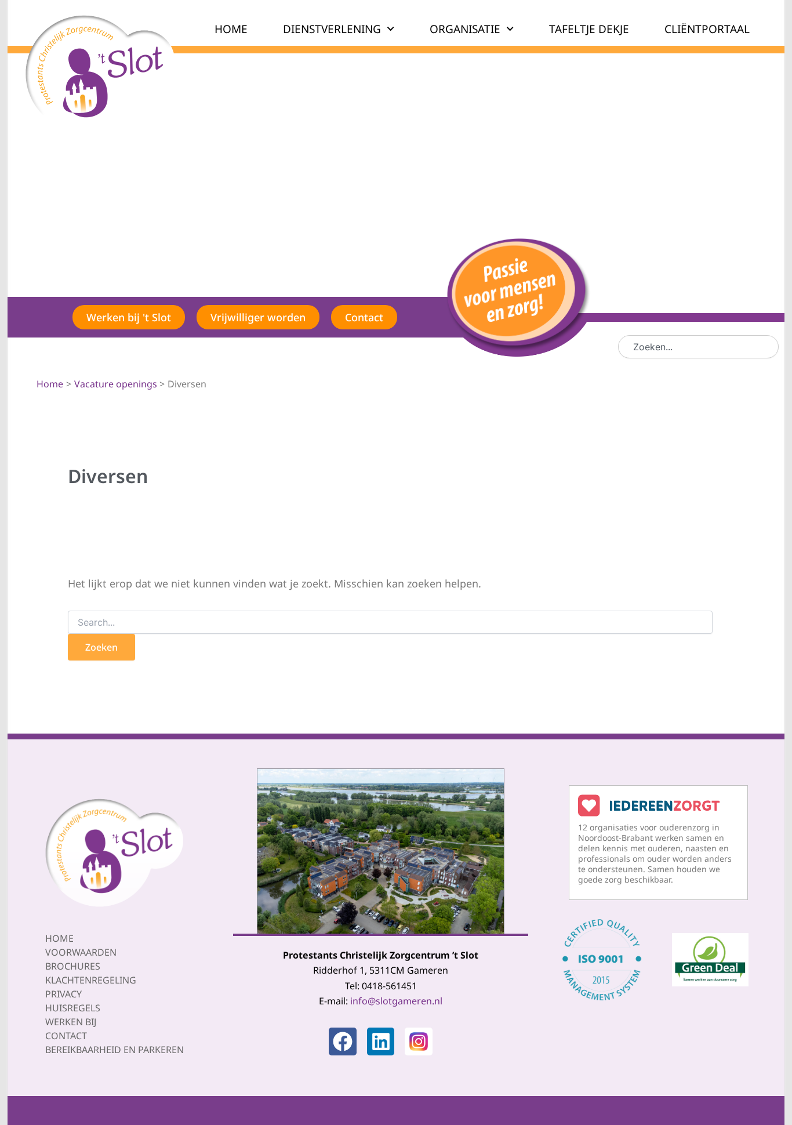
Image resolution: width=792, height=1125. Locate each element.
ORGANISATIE (465, 29)
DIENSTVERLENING (332, 29)
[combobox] (698, 346)
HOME (231, 29)
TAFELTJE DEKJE (589, 29)
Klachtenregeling (90, 980)
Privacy (63, 994)
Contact (66, 1035)
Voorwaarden (81, 952)
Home (59, 938)
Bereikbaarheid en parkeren (114, 1049)
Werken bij (70, 1021)
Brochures (72, 966)
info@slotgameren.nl (396, 1001)
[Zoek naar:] (390, 622)
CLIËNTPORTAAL (707, 29)
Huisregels (72, 1007)
